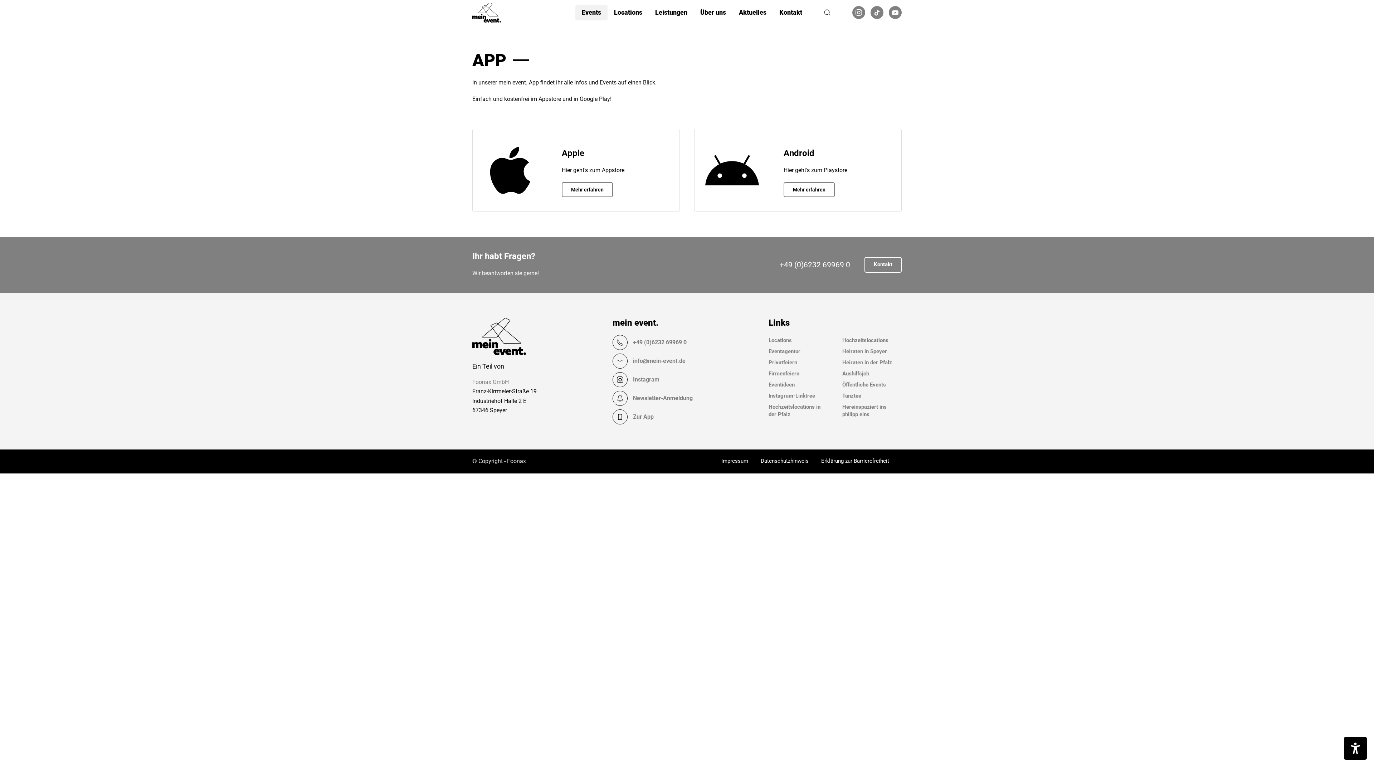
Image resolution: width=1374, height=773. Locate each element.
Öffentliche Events (864, 384)
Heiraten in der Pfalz (867, 362)
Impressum (734, 461)
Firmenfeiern (784, 373)
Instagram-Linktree (792, 396)
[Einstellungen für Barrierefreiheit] (1355, 748)
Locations (780, 340)
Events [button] (591, 12)
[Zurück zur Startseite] (486, 12)
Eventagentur (784, 351)
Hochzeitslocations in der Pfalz (794, 411)
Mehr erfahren (587, 190)
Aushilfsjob (855, 373)
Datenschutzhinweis (785, 461)
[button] (827, 12)
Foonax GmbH (490, 382)
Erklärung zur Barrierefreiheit (855, 461)
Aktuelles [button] (752, 12)
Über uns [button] (713, 12)
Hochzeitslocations (865, 340)
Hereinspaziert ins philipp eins (864, 411)
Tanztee (851, 396)
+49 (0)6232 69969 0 (815, 265)
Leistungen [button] (671, 12)
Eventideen (782, 384)
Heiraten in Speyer (864, 351)
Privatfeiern (783, 362)
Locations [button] (628, 12)
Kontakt (790, 12)
